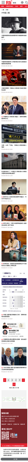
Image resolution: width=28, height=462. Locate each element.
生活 (26, 6)
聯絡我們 (3, 424)
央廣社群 (22, 424)
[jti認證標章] (13, 436)
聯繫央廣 (5, 413)
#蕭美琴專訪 (9, 6)
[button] (22, 2)
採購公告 (9, 424)
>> (14, 384)
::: (1, 10)
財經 (16, 6)
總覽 (2, 6)
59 (16, 388)
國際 (21, 6)
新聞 (7, 10)
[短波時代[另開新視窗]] (14, 399)
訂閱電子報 (16, 424)
